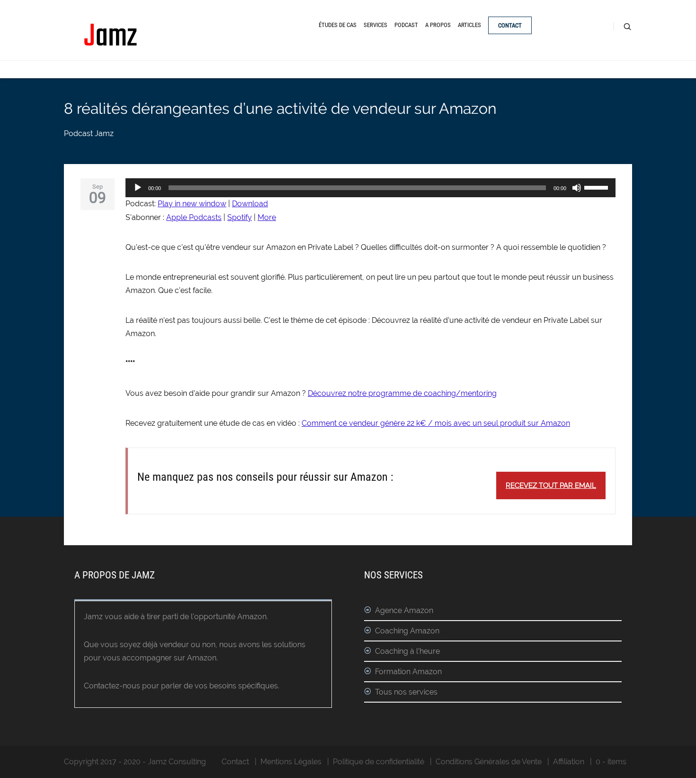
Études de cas (338, 24)
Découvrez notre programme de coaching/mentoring (402, 393)
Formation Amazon (408, 671)
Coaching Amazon (407, 630)
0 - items (611, 761)
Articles (469, 24)
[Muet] (576, 187)
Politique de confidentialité (378, 761)
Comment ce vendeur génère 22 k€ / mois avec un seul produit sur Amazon (436, 423)
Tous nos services (406, 691)
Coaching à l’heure (407, 651)
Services (375, 24)
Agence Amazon (404, 610)
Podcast (406, 24)
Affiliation (568, 761)
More (267, 217)
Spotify (239, 217)
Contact (510, 25)
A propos (438, 24)
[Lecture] (138, 187)
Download (250, 203)
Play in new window (192, 203)
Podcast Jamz (89, 133)
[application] (370, 187)
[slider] (597, 186)
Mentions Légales (290, 761)
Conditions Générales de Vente (489, 761)
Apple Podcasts (194, 217)
